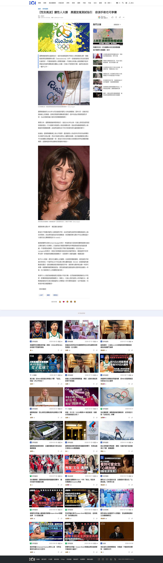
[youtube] (107, 559)
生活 (95, 3)
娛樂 (44, 3)
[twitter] (115, 559)
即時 (68, 3)
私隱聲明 (82, 559)
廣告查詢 (56, 559)
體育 (100, 3)
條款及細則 (90, 559)
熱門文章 (97, 24)
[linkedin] (111, 559)
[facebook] (99, 559)
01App (63, 559)
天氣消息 (61, 3)
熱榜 (73, 3)
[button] (116, 17)
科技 (89, 3)
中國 (84, 3)
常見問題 (69, 559)
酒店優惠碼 (52, 3)
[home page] (32, 3)
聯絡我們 (75, 559)
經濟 (106, 3)
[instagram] (103, 559)
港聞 (39, 3)
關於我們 (44, 559)
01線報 (38, 559)
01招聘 (50, 559)
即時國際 (45, 9)
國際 (78, 3)
